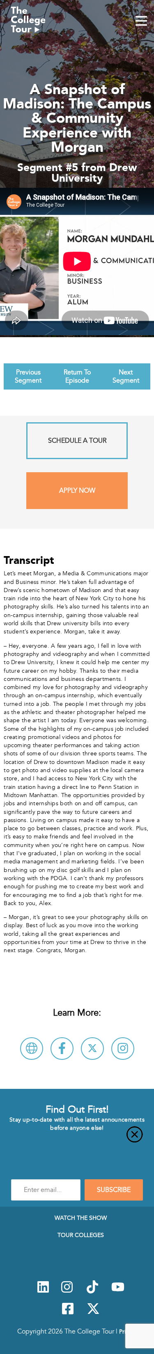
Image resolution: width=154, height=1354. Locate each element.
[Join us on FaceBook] (67, 1313)
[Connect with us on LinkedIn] (43, 1291)
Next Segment (126, 376)
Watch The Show (81, 1217)
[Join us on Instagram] (67, 1291)
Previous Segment (28, 376)
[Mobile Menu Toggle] (141, 21)
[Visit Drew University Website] (31, 1048)
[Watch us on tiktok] (92, 1291)
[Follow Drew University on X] (92, 1048)
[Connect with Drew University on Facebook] (62, 1048)
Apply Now (77, 491)
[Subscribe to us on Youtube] (117, 1291)
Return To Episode (77, 376)
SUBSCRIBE (114, 1190)
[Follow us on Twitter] (93, 1313)
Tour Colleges (80, 1235)
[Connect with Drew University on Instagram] (122, 1048)
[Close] (77, 1139)
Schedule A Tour (77, 441)
